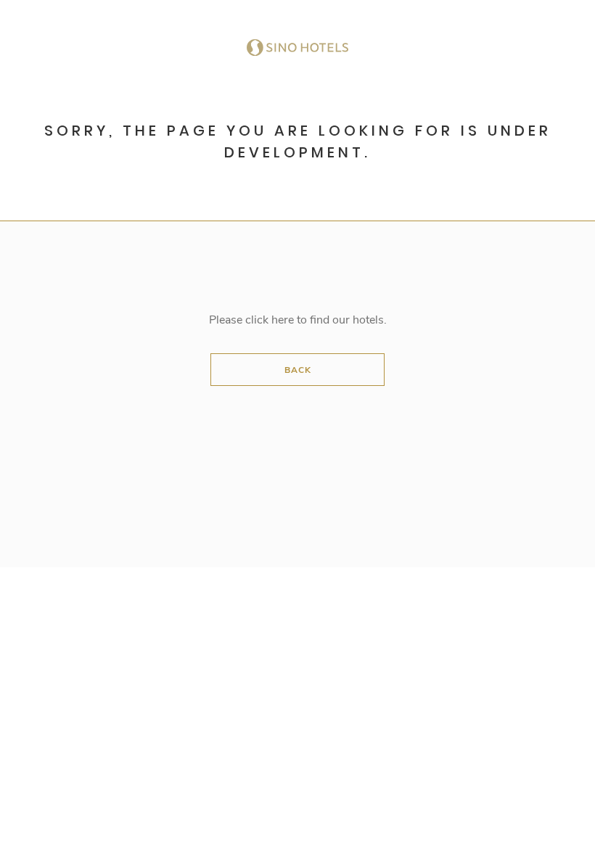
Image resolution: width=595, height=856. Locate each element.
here (282, 320)
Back (297, 370)
